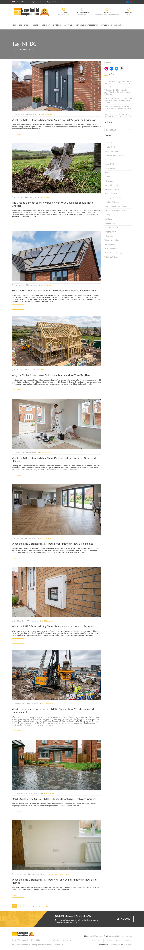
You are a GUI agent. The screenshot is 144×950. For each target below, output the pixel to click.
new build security (111, 185)
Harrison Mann (67, 940)
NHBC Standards (46, 114)
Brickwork (108, 143)
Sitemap (109, 941)
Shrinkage (108, 219)
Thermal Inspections (111, 240)
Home (14, 25)
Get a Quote (123, 919)
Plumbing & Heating (111, 202)
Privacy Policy (96, 941)
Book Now (46, 25)
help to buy (108, 181)
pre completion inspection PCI (115, 206)
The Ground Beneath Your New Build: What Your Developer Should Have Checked (118, 100)
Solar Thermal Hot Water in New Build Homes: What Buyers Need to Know (117, 108)
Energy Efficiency (110, 164)
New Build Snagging (111, 189)
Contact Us (118, 25)
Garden (107, 177)
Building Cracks (110, 147)
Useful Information (111, 249)
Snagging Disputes (111, 227)
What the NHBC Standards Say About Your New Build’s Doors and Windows (117, 92)
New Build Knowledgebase (87, 25)
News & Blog (106, 25)
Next (47, 906)
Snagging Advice (45, 197)
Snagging (57, 25)
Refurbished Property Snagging (115, 210)
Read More (18, 134)
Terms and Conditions (124, 941)
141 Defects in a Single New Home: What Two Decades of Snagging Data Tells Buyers (118, 84)
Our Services (24, 25)
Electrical (107, 160)
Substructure (109, 236)
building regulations (111, 151)
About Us (68, 25)
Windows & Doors (111, 257)
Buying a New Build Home (114, 156)
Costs (35, 25)
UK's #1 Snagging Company (73, 916)
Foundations (109, 172)
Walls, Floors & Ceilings (62, 874)
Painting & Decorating (112, 198)
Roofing (107, 215)
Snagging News (110, 232)
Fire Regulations (110, 168)
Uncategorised (109, 244)
